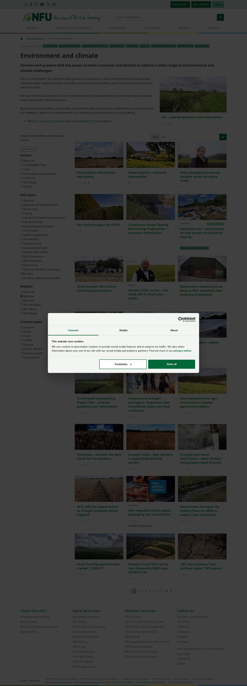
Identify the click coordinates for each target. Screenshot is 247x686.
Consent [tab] (73, 330)
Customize (121, 364)
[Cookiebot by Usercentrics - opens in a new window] (180, 319)
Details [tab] (123, 330)
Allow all (172, 364)
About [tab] (174, 330)
